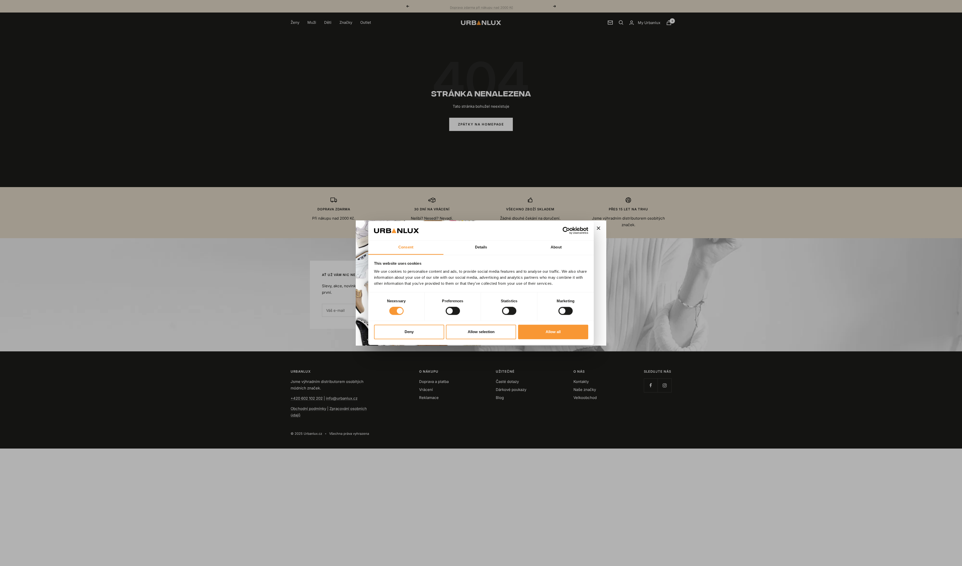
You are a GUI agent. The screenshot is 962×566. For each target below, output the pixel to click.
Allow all (553, 332)
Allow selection (481, 332)
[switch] (453, 311)
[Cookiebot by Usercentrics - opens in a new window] (566, 230)
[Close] (598, 228)
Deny (409, 332)
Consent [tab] (405, 247)
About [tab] (556, 247)
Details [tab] (481, 247)
